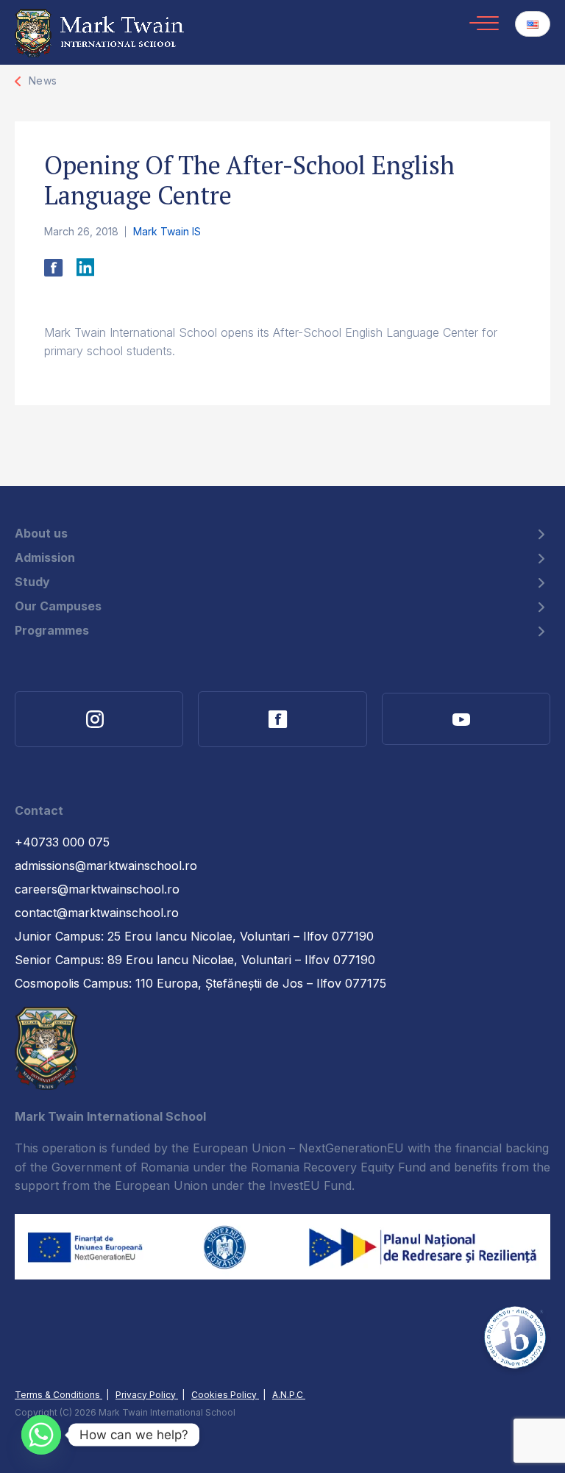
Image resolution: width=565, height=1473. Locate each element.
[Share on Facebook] (53, 272)
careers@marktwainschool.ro (97, 889)
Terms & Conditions (58, 1394)
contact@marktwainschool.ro (97, 912)
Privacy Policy (147, 1394)
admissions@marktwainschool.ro (106, 865)
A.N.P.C (288, 1394)
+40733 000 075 (62, 842)
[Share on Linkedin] (85, 272)
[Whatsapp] (41, 1435)
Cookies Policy (225, 1394)
